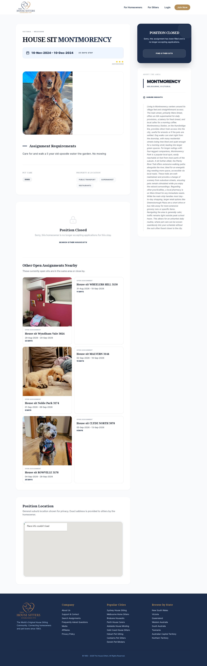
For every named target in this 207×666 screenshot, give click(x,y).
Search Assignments (71, 618)
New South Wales (160, 610)
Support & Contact (70, 614)
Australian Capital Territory (164, 634)
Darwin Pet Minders (116, 642)
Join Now (182, 7)
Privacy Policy (68, 634)
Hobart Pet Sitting (115, 634)
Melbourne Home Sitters (118, 614)
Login (167, 7)
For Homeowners (133, 7)
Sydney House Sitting (117, 610)
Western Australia (160, 622)
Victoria (155, 614)
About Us (66, 610)
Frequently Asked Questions (75, 622)
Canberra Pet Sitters (116, 638)
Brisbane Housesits (115, 618)
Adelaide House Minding (118, 626)
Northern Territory (160, 638)
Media (64, 626)
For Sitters (153, 7)
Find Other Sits (164, 53)
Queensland (157, 618)
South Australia (159, 626)
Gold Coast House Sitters (118, 630)
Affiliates (66, 630)
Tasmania (156, 630)
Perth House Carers (116, 622)
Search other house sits (73, 242)
